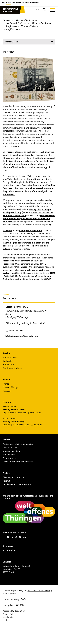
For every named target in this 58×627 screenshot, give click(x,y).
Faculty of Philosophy (26, 20)
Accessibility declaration (14, 610)
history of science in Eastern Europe (24, 161)
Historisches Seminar (42, 23)
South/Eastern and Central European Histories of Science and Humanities (29, 218)
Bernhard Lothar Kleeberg (40, 590)
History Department (36, 179)
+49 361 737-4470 (16, 330)
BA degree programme (30, 230)
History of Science (29, 26)
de (37, 10)
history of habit (11, 167)
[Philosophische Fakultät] (12, 10)
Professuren (11, 26)
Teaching (7, 230)
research (11, 151)
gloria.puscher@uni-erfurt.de (23, 336)
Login (5, 620)
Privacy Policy (9, 614)
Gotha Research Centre (39, 188)
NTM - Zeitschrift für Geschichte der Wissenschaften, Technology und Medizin (29, 276)
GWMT (47, 279)
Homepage (8, 20)
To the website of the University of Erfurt (22, 2)
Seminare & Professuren (17, 23)
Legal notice (8, 617)
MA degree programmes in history (23, 242)
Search (44, 10)
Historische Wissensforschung (18, 260)
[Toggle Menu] (52, 10)
